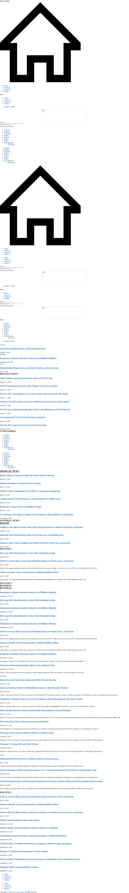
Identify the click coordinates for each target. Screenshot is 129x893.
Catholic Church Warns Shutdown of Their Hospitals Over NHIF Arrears (30, 499)
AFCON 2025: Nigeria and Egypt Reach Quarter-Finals (23, 425)
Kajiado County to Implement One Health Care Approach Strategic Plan (30, 491)
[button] (64, 94)
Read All (4, 523)
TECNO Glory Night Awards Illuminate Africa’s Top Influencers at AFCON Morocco (35, 409)
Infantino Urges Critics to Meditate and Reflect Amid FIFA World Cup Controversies (35, 543)
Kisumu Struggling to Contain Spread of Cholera (20, 483)
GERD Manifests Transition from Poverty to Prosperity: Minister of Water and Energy (36, 843)
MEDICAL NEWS (9, 471)
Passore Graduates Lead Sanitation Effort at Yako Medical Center (27, 665)
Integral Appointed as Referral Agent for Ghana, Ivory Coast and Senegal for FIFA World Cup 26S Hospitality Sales (48, 770)
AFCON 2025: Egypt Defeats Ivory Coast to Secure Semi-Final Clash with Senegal (34, 394)
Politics (6, 135)
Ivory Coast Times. (18, 892)
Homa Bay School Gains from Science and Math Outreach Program (28, 680)
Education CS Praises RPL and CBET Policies (19, 744)
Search (2, 124)
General (6, 130)
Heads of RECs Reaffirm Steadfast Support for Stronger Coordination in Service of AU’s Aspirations (41, 812)
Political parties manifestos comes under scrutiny (20, 820)
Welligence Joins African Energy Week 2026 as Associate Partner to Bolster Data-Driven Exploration (41, 527)
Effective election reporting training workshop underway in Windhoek (29, 828)
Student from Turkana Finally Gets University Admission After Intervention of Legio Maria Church (41, 699)
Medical (6, 137)
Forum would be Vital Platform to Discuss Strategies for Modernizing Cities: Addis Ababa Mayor (40, 859)
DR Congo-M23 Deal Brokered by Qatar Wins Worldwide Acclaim (27, 553)
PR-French (11, 144)
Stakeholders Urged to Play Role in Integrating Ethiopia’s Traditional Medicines (33, 836)
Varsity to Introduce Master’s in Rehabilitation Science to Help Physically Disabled (34, 688)
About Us (7, 87)
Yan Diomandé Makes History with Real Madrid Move (22, 349)
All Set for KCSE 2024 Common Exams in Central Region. (24, 721)
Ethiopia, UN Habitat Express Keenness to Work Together (24, 851)
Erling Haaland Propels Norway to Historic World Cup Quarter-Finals (29, 368)
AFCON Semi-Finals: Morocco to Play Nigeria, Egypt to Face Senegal (29, 386)
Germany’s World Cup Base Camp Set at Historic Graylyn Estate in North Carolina (34, 401)
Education (7, 133)
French (6, 141)
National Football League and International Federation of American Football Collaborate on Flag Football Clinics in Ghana (51, 781)
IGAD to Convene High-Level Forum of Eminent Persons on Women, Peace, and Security (37, 561)
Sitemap (6, 91)
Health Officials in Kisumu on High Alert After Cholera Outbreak (27, 475)
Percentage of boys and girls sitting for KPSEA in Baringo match (27, 733)
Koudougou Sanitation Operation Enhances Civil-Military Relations (28, 358)
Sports (6, 139)
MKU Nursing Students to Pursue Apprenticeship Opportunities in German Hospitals (35, 710)
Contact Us (7, 89)
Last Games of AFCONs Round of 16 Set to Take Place (22, 417)
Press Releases (8, 142)
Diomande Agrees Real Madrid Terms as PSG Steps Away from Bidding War (31, 535)
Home (6, 85)
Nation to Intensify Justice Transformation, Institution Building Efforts (29, 572)
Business (7, 131)
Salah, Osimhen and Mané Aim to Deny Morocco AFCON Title (26, 378)
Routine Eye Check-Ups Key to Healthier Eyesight (20, 507)
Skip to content (5, 1)
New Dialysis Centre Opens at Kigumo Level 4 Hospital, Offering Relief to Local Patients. (36, 514)
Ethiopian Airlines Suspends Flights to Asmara (19, 867)
